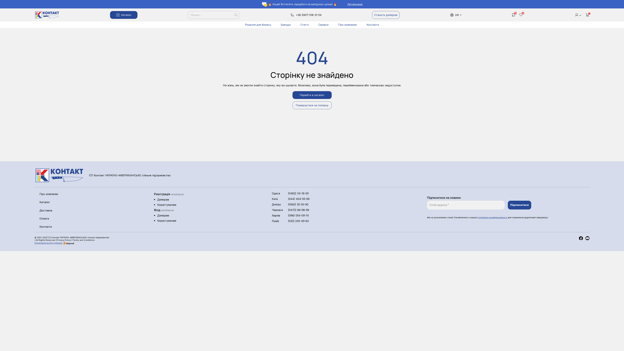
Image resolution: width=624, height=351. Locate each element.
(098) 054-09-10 (298, 215)
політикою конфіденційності (492, 217)
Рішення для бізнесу (258, 24)
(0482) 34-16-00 (298, 193)
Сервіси (323, 24)
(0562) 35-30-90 (298, 204)
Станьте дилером (385, 15)
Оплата (44, 218)
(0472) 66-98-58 (298, 210)
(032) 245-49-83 (298, 221)
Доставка (45, 210)
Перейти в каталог (312, 95)
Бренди (286, 24)
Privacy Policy (64, 240)
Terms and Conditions (84, 240)
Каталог (126, 15)
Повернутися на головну (312, 105)
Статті (304, 24)
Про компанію (347, 24)
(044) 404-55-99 (299, 199)
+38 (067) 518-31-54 (309, 15)
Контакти (373, 24)
